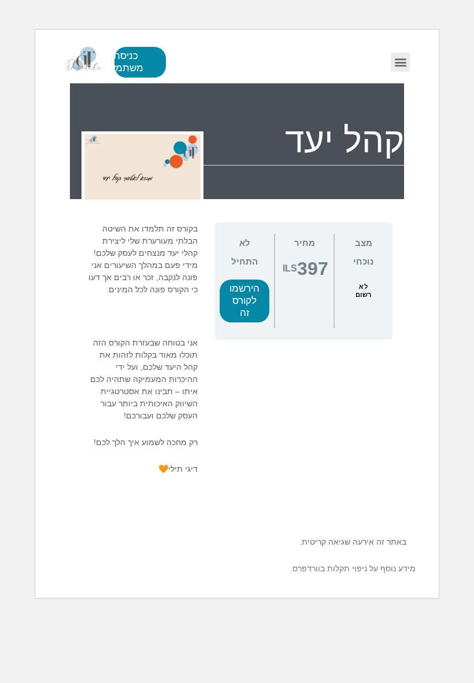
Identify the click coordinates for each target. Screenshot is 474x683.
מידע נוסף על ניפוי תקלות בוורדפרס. (353, 568)
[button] (400, 62)
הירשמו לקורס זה (244, 301)
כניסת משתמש (128, 62)
